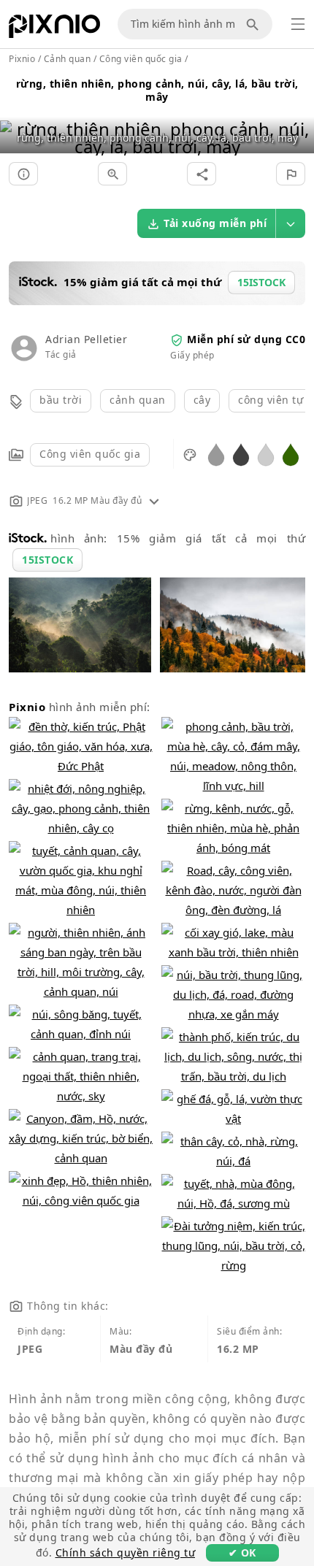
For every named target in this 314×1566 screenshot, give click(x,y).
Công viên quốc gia (89, 454)
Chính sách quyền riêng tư (125, 1552)
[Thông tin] (23, 173)
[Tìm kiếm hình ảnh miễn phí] (255, 24)
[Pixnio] (54, 29)
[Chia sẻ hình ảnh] (201, 173)
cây (202, 400)
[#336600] (290, 454)
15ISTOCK (47, 560)
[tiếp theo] (297, 119)
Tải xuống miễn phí (215, 223)
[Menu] (298, 24)
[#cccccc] (265, 454)
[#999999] (216, 454)
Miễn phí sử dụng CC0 (246, 339)
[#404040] (240, 454)
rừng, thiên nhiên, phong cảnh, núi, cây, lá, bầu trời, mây (157, 90)
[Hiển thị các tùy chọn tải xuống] (290, 223)
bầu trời (60, 400)
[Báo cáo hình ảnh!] (290, 173)
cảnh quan (138, 400)
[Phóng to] (112, 173)
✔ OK (242, 1552)
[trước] (16, 119)
